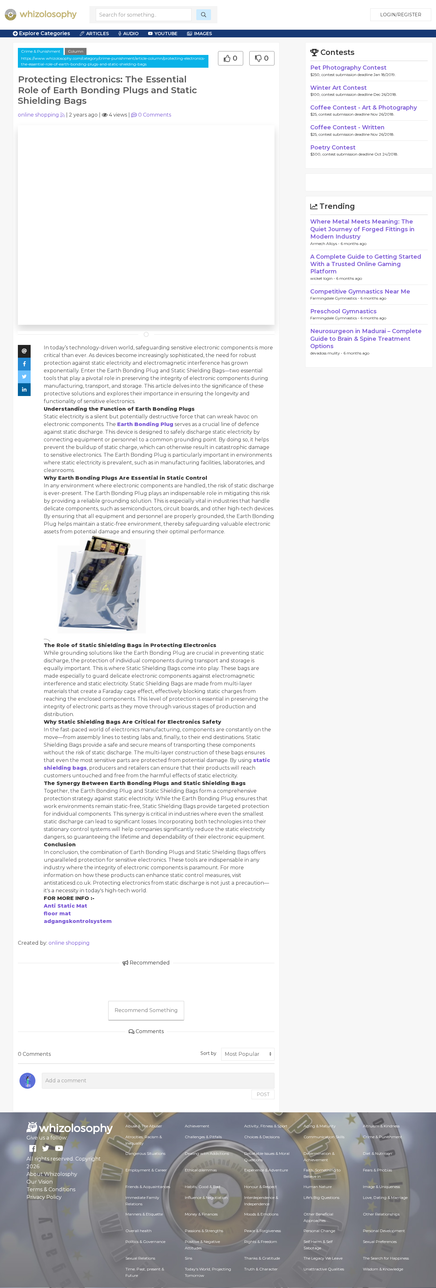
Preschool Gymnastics (343, 311)
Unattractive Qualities (324, 1269)
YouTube (165, 33)
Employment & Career (146, 1170)
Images (203, 33)
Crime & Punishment (40, 51)
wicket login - (323, 278)
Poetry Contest (333, 147)
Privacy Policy (44, 1197)
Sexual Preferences (380, 1241)
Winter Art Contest (338, 87)
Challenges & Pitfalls (203, 1136)
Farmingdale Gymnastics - (335, 298)
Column (75, 51)
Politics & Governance (145, 1241)
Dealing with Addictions (207, 1153)
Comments (154, 115)
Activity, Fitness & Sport (266, 1126)
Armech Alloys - (325, 243)
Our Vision (39, 1182)
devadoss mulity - (326, 353)
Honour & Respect (260, 1186)
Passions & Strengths (204, 1230)
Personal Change (319, 1230)
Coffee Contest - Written (347, 127)
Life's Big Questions (321, 1197)
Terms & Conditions (50, 1189)
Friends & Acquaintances (147, 1186)
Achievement (197, 1126)
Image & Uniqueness (381, 1186)
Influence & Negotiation (206, 1197)
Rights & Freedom (260, 1241)
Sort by (208, 1053)
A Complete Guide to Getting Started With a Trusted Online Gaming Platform (365, 264)
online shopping (38, 115)
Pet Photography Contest (348, 67)
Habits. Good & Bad (202, 1186)
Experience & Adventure (266, 1170)
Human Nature (318, 1186)
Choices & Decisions (262, 1136)
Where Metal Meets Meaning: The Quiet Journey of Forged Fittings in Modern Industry (362, 229)
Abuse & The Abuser (143, 1126)
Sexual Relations (140, 1258)
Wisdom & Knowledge (383, 1269)
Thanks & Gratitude (262, 1258)
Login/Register (400, 15)
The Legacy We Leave (323, 1258)
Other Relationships (381, 1214)
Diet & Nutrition (377, 1153)
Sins (188, 1258)
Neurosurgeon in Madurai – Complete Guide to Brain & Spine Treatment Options (366, 339)
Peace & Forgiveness (262, 1230)
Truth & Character (261, 1269)
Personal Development (384, 1230)
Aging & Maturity (320, 1126)
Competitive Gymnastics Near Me (360, 291)
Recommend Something (146, 1010)
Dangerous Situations (145, 1153)
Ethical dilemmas (201, 1170)
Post (263, 1094)
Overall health (138, 1230)
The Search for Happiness (386, 1258)
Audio (131, 33)
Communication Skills (324, 1136)
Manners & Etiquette (144, 1214)
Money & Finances (201, 1214)
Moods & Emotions (261, 1214)
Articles (97, 33)
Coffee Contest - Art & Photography (363, 107)
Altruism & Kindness (381, 1126)
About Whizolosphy (51, 1174)
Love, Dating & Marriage (385, 1197)
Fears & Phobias (377, 1170)
